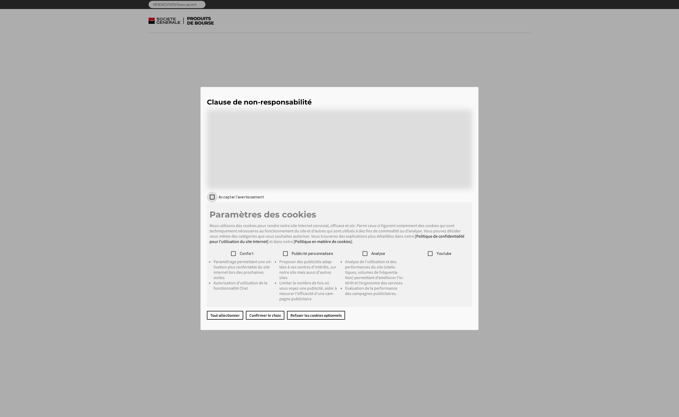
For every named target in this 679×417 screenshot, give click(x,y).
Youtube (444, 253)
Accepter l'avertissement (241, 197)
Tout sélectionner (225, 315)
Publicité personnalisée (312, 253)
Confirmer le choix (265, 315)
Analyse (378, 253)
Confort (247, 253)
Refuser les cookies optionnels (316, 315)
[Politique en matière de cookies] (323, 241)
